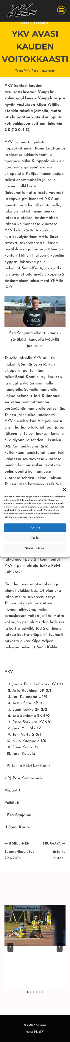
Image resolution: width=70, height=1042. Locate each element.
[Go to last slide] (10, 947)
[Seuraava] (60, 947)
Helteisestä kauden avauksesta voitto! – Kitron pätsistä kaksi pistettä (33, 958)
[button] (64, 489)
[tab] (28, 992)
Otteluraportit (35, 23)
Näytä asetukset (35, 548)
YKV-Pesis (31, 70)
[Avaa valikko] (61, 10)
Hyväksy (35, 527)
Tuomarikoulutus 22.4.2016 (19, 851)
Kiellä (35, 538)
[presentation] (35, 925)
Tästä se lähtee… (54, 851)
